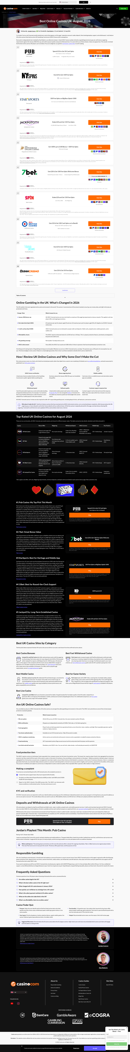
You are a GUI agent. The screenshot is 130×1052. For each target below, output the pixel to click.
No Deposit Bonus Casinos (85, 990)
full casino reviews (30, 363)
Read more (76, 1048)
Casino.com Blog (54, 996)
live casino (94, 696)
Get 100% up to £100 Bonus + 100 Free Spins (63, 147)
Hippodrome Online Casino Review (99, 153)
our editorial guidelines (94, 361)
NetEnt (69, 392)
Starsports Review (99, 105)
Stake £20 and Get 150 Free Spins (63, 122)
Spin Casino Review (99, 204)
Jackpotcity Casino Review (99, 129)
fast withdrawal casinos (79, 662)
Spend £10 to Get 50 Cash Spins (63, 51)
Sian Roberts (50, 31)
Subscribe (123, 8)
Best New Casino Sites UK (85, 1001)
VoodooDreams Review (99, 253)
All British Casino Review (99, 230)
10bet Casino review (21, 607)
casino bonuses (51, 664)
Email (107, 1034)
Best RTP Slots (109, 984)
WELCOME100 (98, 176)
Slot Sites (109, 981)
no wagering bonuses (33, 668)
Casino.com (4, 12)
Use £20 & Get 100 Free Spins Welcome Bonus (63, 171)
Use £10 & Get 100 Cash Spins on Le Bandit (63, 223)
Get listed (53, 993)
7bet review (19, 553)
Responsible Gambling (56, 984)
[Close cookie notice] (21, 1046)
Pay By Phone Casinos (84, 987)
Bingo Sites (81, 996)
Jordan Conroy (32, 31)
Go (83, 2)
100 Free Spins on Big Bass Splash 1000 (63, 98)
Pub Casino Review (99, 58)
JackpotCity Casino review (23, 635)
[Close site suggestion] (90, 2)
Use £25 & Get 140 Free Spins (63, 75)
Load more (65, 290)
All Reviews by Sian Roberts (26, 963)
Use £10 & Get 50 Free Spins (63, 270)
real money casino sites (68, 43)
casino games (96, 683)
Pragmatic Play (53, 392)
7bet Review (99, 181)
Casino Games (82, 984)
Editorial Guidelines (55, 987)
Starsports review (21, 579)
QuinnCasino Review (99, 277)
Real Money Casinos (83, 999)
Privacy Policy (54, 990)
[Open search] (117, 8)
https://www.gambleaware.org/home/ (82, 89)
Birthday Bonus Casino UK (85, 993)
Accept (95, 1048)
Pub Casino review (21, 527)
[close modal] (126, 1027)
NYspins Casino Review (99, 81)
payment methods (83, 809)
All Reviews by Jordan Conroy (27, 943)
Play (89, 515)
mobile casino (28, 683)
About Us (54, 981)
